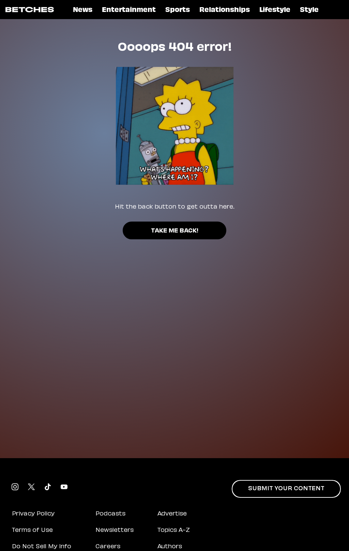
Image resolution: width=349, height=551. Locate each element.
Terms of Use (32, 530)
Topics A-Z (173, 530)
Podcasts (110, 514)
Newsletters (114, 530)
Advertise (172, 514)
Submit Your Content (286, 489)
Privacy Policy (33, 514)
